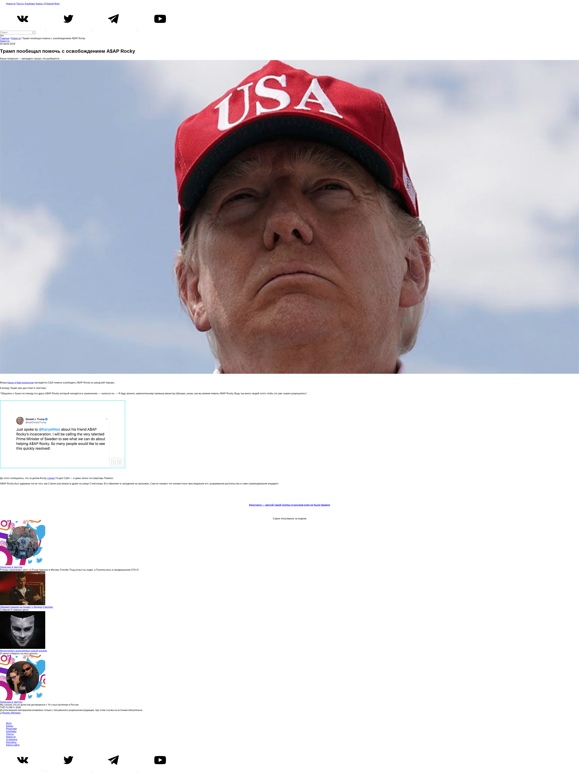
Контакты (11, 742)
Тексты (20, 3)
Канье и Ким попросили (20, 382)
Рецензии (11, 728)
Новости (11, 3)
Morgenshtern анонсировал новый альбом (23, 650)
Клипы (39, 3)
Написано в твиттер (11, 567)
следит (51, 478)
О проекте (11, 739)
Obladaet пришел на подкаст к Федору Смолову (26, 607)
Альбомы (30, 3)
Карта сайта (12, 745)
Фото (9, 723)
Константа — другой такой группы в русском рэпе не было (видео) (289, 505)
